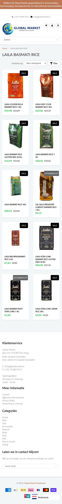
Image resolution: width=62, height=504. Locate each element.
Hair (4, 423)
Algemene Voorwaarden (13, 397)
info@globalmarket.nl (41, 17)
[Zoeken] (58, 39)
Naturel (5, 429)
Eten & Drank (8, 441)
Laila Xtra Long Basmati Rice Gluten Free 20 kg (45, 259)
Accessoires (7, 426)
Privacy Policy (8, 400)
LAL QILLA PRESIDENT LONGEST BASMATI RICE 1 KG (46, 207)
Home (4, 48)
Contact (6, 394)
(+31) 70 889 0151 (21, 17)
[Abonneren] (56, 466)
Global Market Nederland (34, 483)
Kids (4, 438)
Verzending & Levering (12, 403)
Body (4, 432)
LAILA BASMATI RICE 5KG (15, 204)
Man (4, 435)
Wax (4, 420)
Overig (5, 444)
